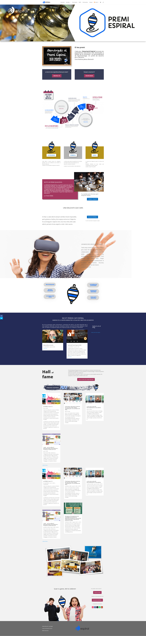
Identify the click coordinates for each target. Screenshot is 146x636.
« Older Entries (45, 465)
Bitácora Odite (47, 527)
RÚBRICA (73, 155)
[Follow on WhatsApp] (100, 607)
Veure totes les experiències (86, 379)
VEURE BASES (89, 76)
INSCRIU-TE (56, 76)
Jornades (67, 2)
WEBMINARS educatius (93, 291)
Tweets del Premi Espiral (95, 332)
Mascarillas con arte (48, 345)
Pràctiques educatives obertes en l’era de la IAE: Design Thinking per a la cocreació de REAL (72, 408)
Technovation (85, 2)
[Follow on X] (97, 607)
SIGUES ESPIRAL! (92, 217)
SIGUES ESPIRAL (97, 600)
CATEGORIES (51, 155)
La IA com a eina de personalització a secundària (94, 407)
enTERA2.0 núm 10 (47, 406)
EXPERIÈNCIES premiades (93, 285)
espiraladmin (46, 346)
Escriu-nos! (97, 592)
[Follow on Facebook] (95, 607)
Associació (63, 2)
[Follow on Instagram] (93, 607)
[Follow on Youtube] (102, 607)
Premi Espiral (74, 2)
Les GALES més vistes (50, 296)
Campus (90, 2)
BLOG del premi (50, 284)
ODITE (80, 2)
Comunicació (45, 484)
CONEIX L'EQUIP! (92, 199)
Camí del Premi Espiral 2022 (74, 345)
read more (45, 348)
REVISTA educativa (50, 290)
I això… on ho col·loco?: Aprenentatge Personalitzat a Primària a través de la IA (50, 448)
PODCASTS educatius (93, 297)
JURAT (94, 155)
